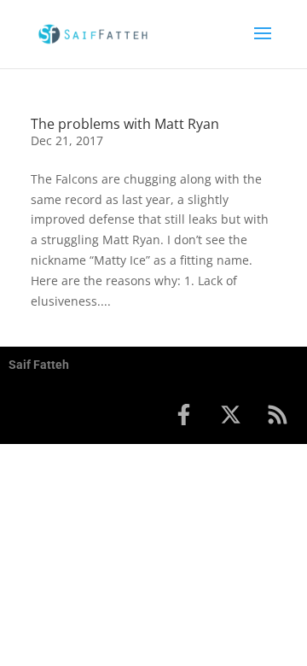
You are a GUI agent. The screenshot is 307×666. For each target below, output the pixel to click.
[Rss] (277, 414)
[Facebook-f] (183, 414)
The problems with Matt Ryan (125, 123)
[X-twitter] (230, 414)
